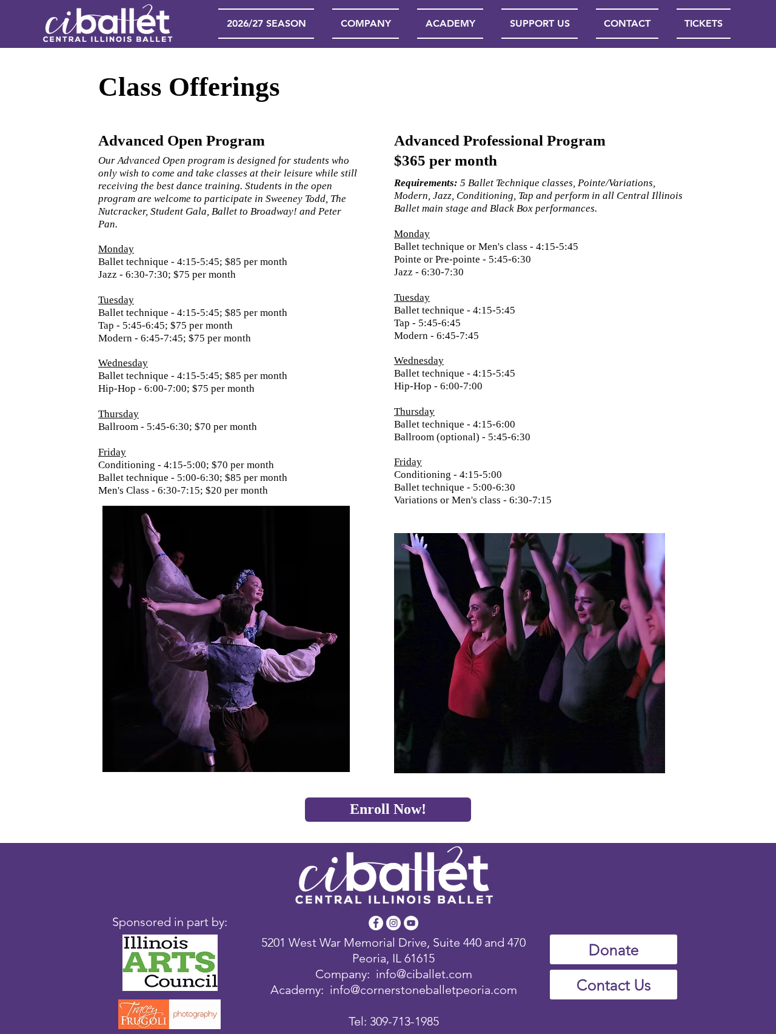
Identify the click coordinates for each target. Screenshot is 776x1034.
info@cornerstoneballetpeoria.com (423, 989)
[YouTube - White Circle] (411, 923)
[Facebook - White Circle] (376, 923)
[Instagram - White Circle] (393, 923)
